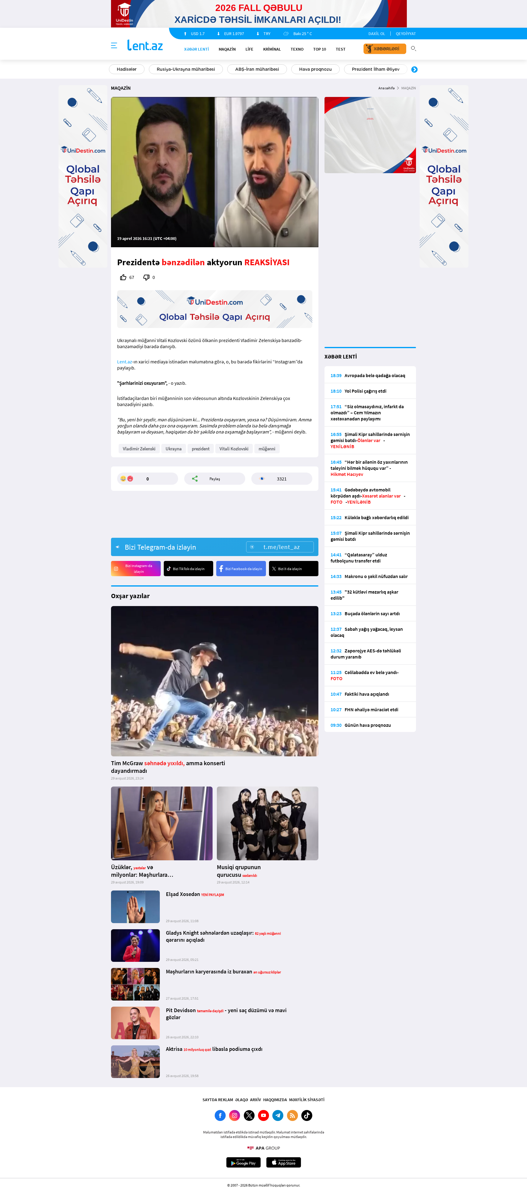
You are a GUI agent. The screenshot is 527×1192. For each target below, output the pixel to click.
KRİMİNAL (272, 49)
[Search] (413, 47)
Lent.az (124, 362)
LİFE (249, 49)
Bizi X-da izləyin (290, 568)
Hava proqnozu (315, 69)
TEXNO (297, 49)
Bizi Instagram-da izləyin (138, 568)
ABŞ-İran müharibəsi (257, 69)
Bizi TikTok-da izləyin (189, 568)
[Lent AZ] (145, 45)
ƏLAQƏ (241, 1099)
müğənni (267, 448)
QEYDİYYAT (406, 33)
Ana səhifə (386, 88)
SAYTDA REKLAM (218, 1099)
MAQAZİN (227, 49)
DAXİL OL (376, 33)
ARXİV (255, 1099)
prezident (201, 448)
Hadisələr (127, 69)
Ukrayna (174, 448)
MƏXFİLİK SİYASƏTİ (306, 1099)
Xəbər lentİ (196, 49)
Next (414, 69)
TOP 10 (319, 49)
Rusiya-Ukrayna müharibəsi (186, 69)
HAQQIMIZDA (275, 1099)
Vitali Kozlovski (234, 448)
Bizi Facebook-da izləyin (243, 568)
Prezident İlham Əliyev (376, 69)
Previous (112, 69)
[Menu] (114, 46)
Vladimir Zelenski (139, 448)
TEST (341, 49)
